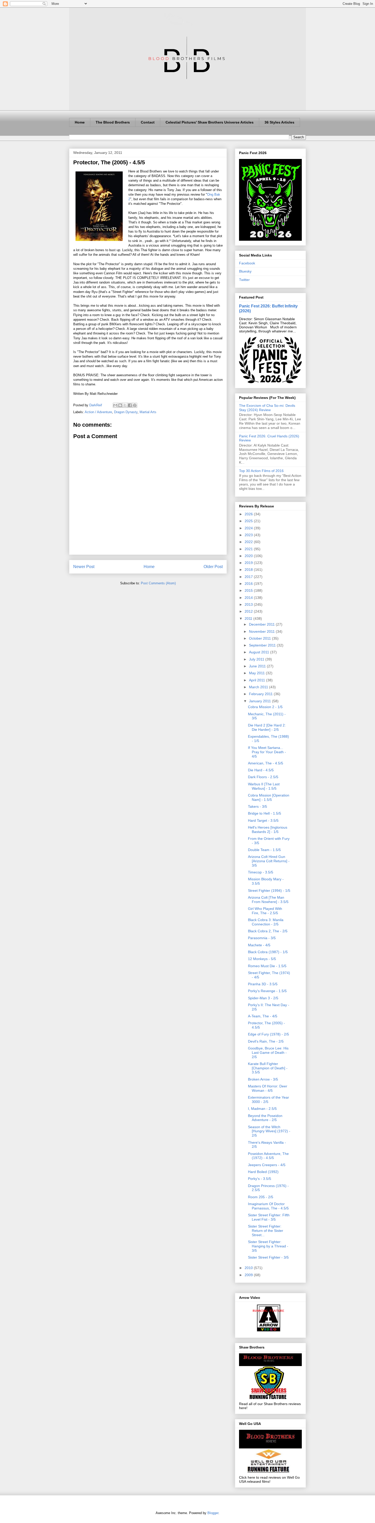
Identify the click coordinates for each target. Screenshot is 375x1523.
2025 (249, 521)
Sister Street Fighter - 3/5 (268, 1257)
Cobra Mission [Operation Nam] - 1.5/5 (268, 797)
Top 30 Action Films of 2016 (261, 471)
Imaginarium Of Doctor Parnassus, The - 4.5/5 (268, 1206)
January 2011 (260, 701)
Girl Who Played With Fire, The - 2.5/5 (265, 911)
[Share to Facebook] (129, 405)
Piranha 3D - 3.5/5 (263, 984)
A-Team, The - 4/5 (262, 1016)
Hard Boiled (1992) (263, 1172)
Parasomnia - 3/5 (262, 938)
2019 (249, 563)
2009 (249, 1275)
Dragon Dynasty (126, 412)
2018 (249, 570)
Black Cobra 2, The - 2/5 (268, 931)
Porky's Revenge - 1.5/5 (267, 991)
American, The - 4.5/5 (265, 763)
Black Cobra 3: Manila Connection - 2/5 (265, 922)
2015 (249, 590)
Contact (148, 122)
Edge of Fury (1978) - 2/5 (268, 1034)
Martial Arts (148, 412)
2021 (249, 549)
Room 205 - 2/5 (260, 1197)
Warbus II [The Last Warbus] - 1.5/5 (264, 786)
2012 (249, 611)
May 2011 (257, 673)
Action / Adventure (98, 412)
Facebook (247, 263)
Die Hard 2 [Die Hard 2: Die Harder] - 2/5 (267, 727)
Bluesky (245, 271)
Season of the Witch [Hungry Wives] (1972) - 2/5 (269, 1131)
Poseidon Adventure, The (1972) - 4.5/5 (268, 1156)
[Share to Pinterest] (134, 405)
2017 (249, 577)
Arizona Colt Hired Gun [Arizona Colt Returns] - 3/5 (269, 861)
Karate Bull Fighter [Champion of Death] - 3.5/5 (268, 1068)
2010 (249, 1268)
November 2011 (262, 631)
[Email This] (115, 405)
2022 (249, 542)
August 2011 (259, 652)
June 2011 (258, 666)
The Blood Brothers (113, 122)
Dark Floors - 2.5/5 (263, 777)
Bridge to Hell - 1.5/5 (264, 813)
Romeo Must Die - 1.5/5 (267, 966)
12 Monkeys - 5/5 (262, 959)
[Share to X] (125, 405)
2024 (249, 528)
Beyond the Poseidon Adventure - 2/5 (265, 1118)
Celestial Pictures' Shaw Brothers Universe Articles (210, 122)
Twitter (244, 280)
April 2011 (257, 680)
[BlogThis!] (120, 405)
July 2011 (257, 659)
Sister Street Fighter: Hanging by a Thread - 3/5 (268, 1246)
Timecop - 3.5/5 (260, 872)
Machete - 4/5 (259, 945)
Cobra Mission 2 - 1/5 (265, 707)
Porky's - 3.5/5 (259, 1179)
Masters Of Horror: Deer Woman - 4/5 (267, 1088)
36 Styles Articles (279, 122)
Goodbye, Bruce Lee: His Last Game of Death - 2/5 (268, 1052)
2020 (249, 556)
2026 (249, 514)
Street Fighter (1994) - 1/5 (269, 890)
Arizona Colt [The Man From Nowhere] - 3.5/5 (268, 899)
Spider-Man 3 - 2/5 (263, 998)
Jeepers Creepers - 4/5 (266, 1165)
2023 (249, 535)
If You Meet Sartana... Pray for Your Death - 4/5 (267, 752)
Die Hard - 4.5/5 (261, 770)
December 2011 (262, 624)
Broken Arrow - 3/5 (263, 1079)
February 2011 (261, 694)
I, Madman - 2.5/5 (262, 1109)
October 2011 (260, 638)
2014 (249, 598)
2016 (249, 584)
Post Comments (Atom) (158, 583)
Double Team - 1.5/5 (264, 850)
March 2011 (259, 687)
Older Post (213, 566)
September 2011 (263, 645)
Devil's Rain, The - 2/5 (266, 1041)
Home (80, 122)
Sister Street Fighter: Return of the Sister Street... (265, 1230)
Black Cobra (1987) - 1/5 (268, 952)
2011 (249, 618)
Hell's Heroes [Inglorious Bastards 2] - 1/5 (267, 829)
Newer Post (83, 566)
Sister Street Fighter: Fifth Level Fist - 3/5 (269, 1217)
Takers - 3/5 (257, 806)
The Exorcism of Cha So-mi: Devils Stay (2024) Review (267, 407)
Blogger (212, 1513)
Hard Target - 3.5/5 (263, 820)
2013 (249, 604)
